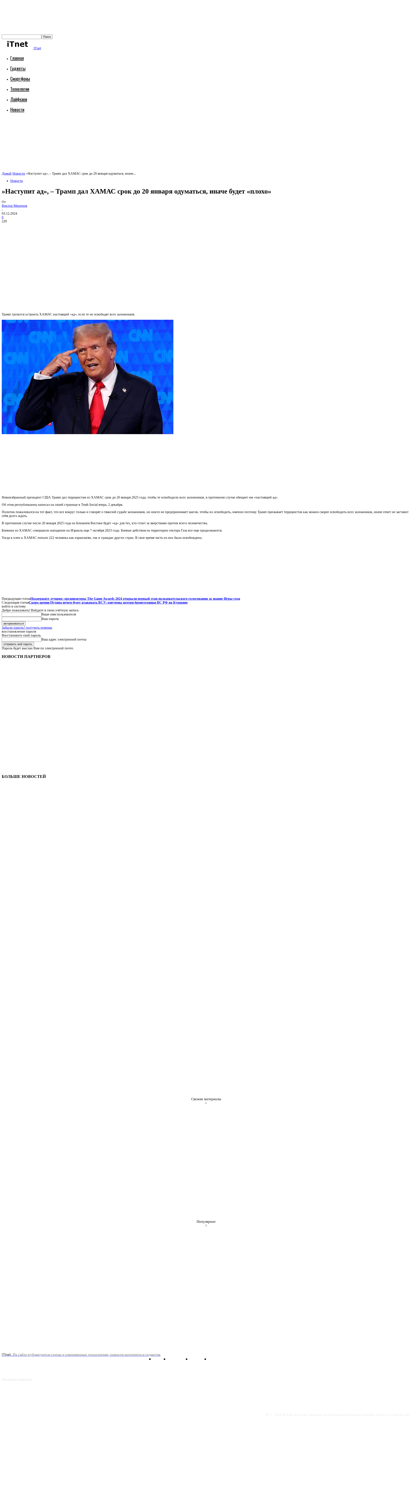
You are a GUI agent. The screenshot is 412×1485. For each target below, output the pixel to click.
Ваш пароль (50, 619)
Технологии (19, 88)
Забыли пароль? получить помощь (27, 627)
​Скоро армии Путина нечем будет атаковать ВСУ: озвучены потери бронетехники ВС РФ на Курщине (108, 602)
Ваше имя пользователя (58, 614)
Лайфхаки (18, 99)
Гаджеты (18, 68)
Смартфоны (20, 78)
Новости (17, 109)
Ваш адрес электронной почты (63, 639)
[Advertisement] (80, 127)
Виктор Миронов (14, 206)
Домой (7, 173)
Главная (17, 58)
